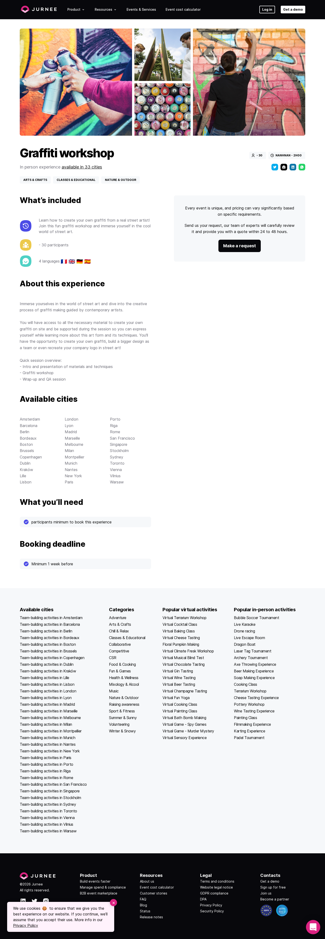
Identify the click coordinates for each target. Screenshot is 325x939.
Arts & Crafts (120, 624)
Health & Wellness (123, 677)
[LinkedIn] (293, 167)
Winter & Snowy (122, 731)
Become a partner (274, 899)
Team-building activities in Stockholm (50, 797)
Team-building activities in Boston (48, 644)
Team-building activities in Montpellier (51, 731)
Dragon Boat (245, 644)
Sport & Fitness (122, 711)
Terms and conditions (217, 881)
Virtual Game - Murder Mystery (188, 731)
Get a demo (293, 9)
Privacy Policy (211, 905)
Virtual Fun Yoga (175, 697)
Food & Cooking (122, 664)
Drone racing (244, 631)
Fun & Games (120, 671)
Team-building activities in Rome (46, 777)
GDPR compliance (214, 893)
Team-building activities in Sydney (48, 804)
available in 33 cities (82, 166)
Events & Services (141, 9)
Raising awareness (124, 704)
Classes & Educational (127, 637)
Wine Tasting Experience (254, 711)
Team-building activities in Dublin (46, 664)
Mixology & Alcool (124, 684)
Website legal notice (216, 887)
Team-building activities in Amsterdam (51, 617)
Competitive (119, 651)
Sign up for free (273, 887)
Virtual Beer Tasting (178, 684)
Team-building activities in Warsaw (48, 831)
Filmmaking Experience (252, 724)
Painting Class (245, 717)
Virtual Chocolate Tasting (183, 664)
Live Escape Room (249, 637)
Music (114, 691)
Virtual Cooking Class (179, 704)
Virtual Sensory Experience (184, 737)
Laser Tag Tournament (252, 651)
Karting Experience (249, 731)
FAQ (143, 899)
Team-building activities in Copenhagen (52, 657)
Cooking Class (245, 684)
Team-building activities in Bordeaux (49, 637)
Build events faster (95, 881)
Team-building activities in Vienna (47, 817)
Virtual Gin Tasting (177, 671)
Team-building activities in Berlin (46, 631)
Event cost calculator (183, 9)
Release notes (151, 917)
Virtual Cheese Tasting (181, 637)
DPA (203, 899)
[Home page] (39, 9)
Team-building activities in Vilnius (46, 824)
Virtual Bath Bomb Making (184, 717)
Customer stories (153, 893)
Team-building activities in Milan (46, 724)
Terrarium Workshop (250, 691)
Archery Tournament (251, 657)
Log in (267, 9)
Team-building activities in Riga (45, 771)
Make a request (239, 245)
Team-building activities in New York (49, 751)
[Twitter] (274, 167)
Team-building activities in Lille (44, 677)
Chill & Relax (119, 631)
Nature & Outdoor (123, 697)
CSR (112, 657)
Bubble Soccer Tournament (256, 617)
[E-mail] (284, 167)
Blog (143, 905)
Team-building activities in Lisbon (47, 684)
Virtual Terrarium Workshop (184, 617)
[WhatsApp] (302, 167)
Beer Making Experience (254, 671)
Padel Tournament (249, 737)
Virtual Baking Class (178, 631)
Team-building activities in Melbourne (50, 717)
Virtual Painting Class (179, 711)
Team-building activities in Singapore (50, 791)
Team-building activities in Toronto (48, 811)
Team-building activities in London (48, 691)
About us (147, 881)
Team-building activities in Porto (46, 764)
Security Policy (212, 911)
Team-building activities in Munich (47, 737)
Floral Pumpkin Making (180, 644)
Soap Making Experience (254, 677)
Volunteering (119, 724)
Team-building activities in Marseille (49, 711)
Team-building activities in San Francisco (53, 784)
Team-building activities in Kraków (48, 671)
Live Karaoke (244, 624)
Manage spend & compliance (103, 887)
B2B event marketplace (98, 893)
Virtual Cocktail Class (179, 624)
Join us (265, 893)
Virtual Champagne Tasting (184, 691)
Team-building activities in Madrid (47, 704)
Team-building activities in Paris (45, 757)
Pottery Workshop (249, 704)
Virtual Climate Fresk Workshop (188, 651)
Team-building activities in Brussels (48, 651)
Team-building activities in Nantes (47, 744)
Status (145, 911)
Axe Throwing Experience (255, 664)
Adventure (117, 617)
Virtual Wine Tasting (178, 677)
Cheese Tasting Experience (256, 697)
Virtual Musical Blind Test (183, 657)
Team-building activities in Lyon (45, 697)
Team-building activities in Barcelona (50, 624)
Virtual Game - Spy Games (184, 724)
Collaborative (120, 644)
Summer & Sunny (123, 717)
